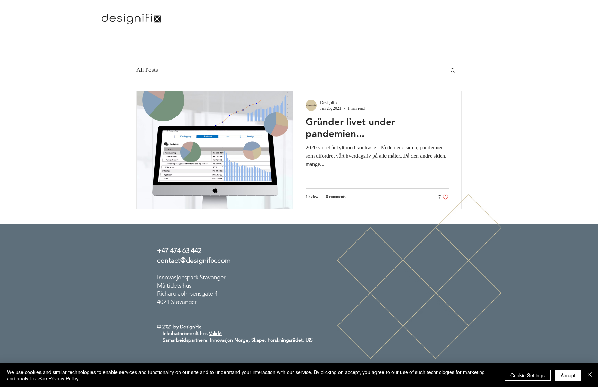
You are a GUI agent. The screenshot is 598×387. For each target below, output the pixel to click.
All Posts (147, 70)
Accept (568, 375)
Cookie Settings (527, 375)
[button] (453, 70)
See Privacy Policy (58, 378)
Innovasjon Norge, (230, 340)
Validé (215, 333)
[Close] (590, 375)
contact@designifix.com (194, 260)
